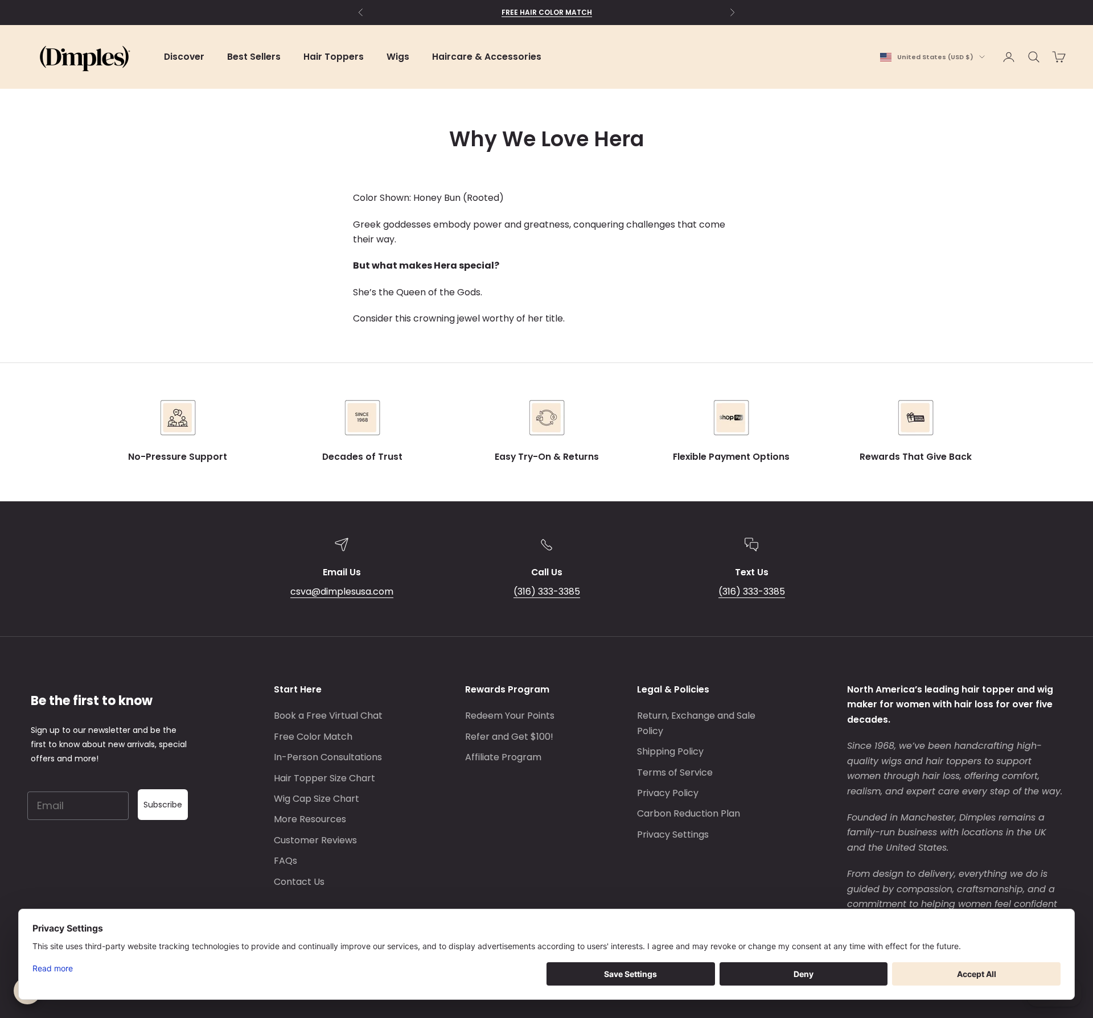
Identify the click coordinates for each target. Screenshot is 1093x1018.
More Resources (310, 819)
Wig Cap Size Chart (316, 798)
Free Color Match (313, 736)
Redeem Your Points (509, 715)
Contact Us (299, 881)
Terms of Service (675, 772)
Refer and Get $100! (509, 736)
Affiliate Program (503, 757)
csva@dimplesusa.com (341, 591)
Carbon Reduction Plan (688, 813)
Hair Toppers (333, 57)
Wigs (398, 57)
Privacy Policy (667, 792)
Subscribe (162, 804)
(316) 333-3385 (546, 591)
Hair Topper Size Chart (324, 778)
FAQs (285, 860)
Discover (184, 57)
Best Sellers (254, 57)
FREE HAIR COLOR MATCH (547, 12)
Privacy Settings (673, 834)
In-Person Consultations (328, 757)
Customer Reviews (315, 840)
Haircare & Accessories (486, 57)
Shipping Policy (670, 751)
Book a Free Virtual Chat (328, 715)
